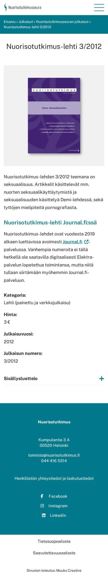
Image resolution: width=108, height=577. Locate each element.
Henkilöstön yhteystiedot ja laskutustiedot (54, 478)
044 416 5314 (54, 460)
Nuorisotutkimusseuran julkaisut (62, 22)
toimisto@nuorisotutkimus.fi (54, 455)
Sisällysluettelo (20, 378)
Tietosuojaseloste (54, 541)
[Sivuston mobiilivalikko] (99, 7)
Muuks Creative (68, 570)
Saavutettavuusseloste (54, 553)
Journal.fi (72, 241)
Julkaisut (26, 22)
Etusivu (10, 22)
